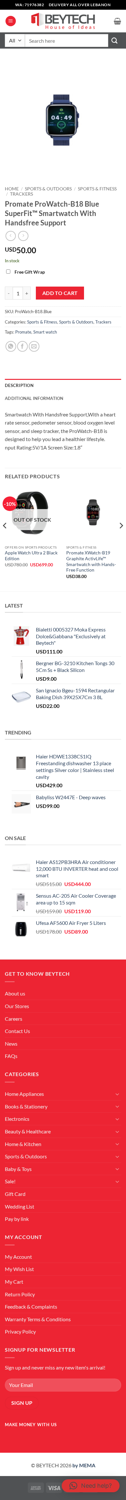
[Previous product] (23, 236)
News (11, 1043)
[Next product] (10, 236)
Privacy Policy (20, 1331)
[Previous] (5, 538)
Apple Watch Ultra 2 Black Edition (31, 555)
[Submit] (114, 40)
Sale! (10, 1181)
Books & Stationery (26, 1106)
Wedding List (19, 1206)
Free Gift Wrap (30, 272)
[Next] (121, 538)
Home (12, 188)
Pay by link (17, 1219)
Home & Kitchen (23, 1144)
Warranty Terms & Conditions (38, 1319)
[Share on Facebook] (22, 346)
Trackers (21, 194)
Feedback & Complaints (31, 1306)
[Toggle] (117, 1094)
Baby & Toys (18, 1169)
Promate (23, 332)
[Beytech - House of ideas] (63, 21)
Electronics (17, 1119)
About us (15, 993)
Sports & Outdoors (48, 188)
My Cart (14, 1281)
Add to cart (60, 293)
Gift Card (15, 1194)
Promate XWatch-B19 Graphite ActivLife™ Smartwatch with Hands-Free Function (91, 561)
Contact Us (17, 1031)
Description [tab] (19, 385)
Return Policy (20, 1294)
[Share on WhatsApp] (10, 346)
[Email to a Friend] (34, 346)
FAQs (11, 1056)
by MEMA (83, 1465)
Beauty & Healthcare (28, 1131)
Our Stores (17, 1006)
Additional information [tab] (34, 398)
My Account (18, 1257)
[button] (10, 21)
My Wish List (19, 1269)
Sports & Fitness (97, 188)
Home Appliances (24, 1094)
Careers (13, 1019)
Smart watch (45, 332)
